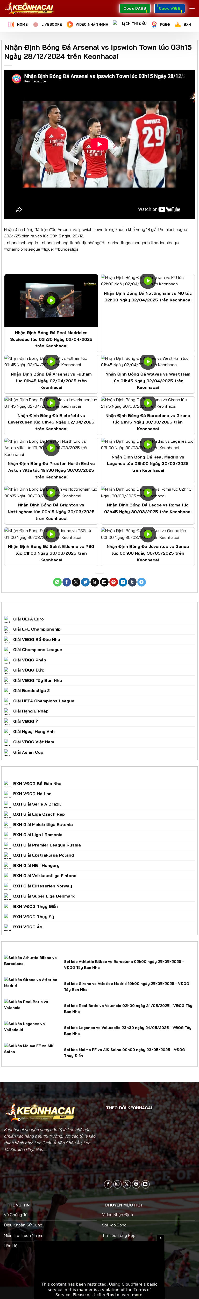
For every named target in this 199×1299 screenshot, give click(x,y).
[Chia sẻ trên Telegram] (141, 582)
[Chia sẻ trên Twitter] (85, 582)
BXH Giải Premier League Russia (47, 845)
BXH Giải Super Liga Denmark (44, 896)
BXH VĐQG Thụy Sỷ (33, 916)
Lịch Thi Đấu (134, 24)
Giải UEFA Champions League (43, 700)
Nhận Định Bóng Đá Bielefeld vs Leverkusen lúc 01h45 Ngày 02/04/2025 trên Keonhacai (51, 422)
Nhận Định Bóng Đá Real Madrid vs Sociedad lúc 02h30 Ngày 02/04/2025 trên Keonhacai (51, 339)
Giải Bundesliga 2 (31, 690)
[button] (192, 8)
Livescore (51, 24)
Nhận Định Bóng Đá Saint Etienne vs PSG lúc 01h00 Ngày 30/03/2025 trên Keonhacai (51, 553)
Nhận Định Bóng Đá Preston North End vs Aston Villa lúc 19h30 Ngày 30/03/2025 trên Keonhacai (51, 470)
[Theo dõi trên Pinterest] (136, 1184)
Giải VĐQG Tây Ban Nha (37, 680)
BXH (187, 24)
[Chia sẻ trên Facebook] (66, 582)
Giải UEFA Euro (28, 619)
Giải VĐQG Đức (28, 670)
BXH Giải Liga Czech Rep (39, 814)
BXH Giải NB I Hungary (36, 865)
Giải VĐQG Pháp (29, 659)
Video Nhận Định (92, 24)
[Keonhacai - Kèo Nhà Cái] (29, 8)
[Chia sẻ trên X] (76, 582)
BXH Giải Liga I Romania (37, 834)
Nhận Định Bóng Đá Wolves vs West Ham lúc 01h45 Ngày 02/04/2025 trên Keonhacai (147, 380)
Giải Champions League (37, 649)
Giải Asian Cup (28, 752)
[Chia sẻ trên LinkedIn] (123, 582)
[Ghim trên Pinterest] (113, 582)
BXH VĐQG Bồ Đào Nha (37, 783)
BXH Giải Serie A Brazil (37, 804)
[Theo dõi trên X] (127, 1184)
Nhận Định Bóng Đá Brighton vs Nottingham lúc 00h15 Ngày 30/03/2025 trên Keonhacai (51, 511)
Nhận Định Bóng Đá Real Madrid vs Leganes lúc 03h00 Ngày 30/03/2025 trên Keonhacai (148, 463)
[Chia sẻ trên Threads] (94, 582)
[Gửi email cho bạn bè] (104, 582)
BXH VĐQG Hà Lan (32, 793)
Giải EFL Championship (37, 629)
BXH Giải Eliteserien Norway (42, 885)
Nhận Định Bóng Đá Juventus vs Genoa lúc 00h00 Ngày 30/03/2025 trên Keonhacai (148, 553)
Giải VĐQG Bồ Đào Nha (36, 639)
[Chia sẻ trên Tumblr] (132, 582)
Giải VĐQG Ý (25, 721)
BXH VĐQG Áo (27, 926)
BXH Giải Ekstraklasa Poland (43, 855)
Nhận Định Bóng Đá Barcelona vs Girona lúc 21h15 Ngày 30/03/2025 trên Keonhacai (147, 422)
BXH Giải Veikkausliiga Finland (44, 875)
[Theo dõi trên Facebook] (108, 1184)
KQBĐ (165, 24)
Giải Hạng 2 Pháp (30, 711)
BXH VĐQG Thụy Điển (35, 906)
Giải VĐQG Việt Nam (33, 741)
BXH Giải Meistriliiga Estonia (43, 824)
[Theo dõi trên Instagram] (117, 1184)
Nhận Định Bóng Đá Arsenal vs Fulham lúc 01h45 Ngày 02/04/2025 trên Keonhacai (51, 380)
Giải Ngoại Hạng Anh (34, 731)
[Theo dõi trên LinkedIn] (145, 1184)
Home (22, 24)
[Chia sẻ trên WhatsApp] (57, 582)
